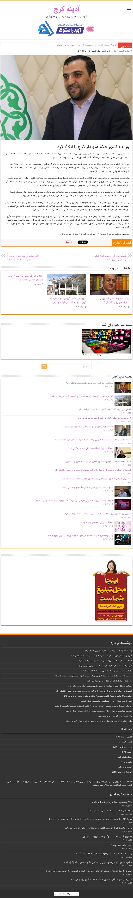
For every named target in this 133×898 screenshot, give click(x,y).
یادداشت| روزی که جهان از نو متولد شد (96, 522)
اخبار (115, 51)
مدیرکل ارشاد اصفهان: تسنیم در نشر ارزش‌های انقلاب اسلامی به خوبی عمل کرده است (89, 871)
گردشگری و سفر (125, 772)
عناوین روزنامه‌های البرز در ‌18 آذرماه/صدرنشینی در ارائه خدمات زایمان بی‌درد (98, 513)
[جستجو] (44, 366)
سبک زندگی (126, 757)
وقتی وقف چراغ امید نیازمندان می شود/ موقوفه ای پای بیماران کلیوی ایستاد (80, 535)
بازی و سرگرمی (125, 747)
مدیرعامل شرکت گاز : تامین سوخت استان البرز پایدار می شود (101, 879)
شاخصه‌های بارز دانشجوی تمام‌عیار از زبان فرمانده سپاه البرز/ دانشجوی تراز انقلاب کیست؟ (92, 439)
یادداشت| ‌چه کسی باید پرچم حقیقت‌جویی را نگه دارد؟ (114, 300)
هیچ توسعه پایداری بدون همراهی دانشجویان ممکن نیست (87, 487)
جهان (129, 752)
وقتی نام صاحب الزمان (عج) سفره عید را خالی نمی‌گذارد (104, 854)
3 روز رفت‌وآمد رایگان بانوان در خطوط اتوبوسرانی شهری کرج (104, 418)
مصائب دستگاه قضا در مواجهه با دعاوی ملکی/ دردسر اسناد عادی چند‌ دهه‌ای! (98, 461)
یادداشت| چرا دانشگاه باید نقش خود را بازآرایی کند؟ (90, 448)
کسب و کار (127, 767)
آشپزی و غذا (126, 737)
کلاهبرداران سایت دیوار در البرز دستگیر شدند (109, 811)
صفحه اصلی (124, 51)
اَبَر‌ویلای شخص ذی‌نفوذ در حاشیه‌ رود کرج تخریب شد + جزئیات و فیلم (67, 300)
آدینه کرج (66, 9)
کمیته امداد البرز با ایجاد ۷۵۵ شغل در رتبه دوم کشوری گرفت (109, 256)
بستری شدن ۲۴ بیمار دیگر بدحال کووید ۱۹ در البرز (107, 836)
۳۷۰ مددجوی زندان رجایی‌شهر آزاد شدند (111, 802)
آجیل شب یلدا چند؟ (121, 845)
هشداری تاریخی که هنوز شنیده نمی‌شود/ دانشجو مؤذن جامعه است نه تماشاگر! (96, 478)
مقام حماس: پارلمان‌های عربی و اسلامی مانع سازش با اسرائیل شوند (97, 862)
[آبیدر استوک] (66, 28)
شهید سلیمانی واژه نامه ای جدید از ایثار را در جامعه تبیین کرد (23, 256)
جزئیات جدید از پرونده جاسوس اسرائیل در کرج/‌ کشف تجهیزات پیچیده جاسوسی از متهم (74, 500)
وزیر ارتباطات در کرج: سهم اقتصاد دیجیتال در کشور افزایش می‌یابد (98, 828)
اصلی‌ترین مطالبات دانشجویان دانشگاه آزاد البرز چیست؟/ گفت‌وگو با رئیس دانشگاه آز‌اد (93, 470)
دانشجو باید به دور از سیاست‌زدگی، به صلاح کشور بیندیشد (87, 426)
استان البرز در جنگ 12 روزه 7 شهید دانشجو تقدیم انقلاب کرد (90, 45)
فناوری (129, 762)
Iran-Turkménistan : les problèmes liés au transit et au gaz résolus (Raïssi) (90, 819)
